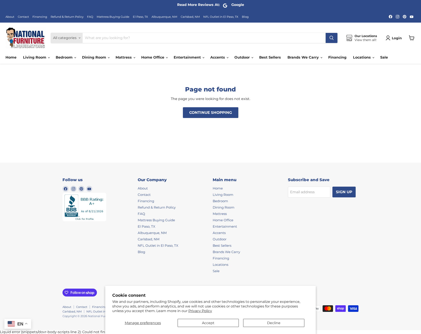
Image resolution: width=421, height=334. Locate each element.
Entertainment (188, 57)
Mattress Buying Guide (113, 16)
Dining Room (94, 57)
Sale (384, 57)
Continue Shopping (210, 112)
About (9, 16)
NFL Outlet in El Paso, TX (220, 16)
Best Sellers (270, 57)
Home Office (153, 57)
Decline (273, 323)
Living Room (35, 57)
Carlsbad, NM (190, 16)
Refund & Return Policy (67, 16)
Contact (23, 16)
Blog (245, 16)
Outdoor (242, 57)
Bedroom (65, 57)
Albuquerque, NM (164, 16)
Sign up (344, 192)
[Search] (331, 38)
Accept (208, 323)
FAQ (90, 16)
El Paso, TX (140, 16)
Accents (218, 57)
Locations (362, 57)
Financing (39, 16)
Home (10, 57)
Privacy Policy (200, 311)
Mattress (124, 57)
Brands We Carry (303, 57)
